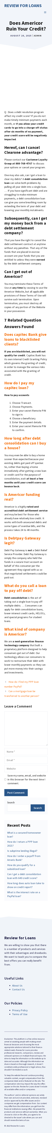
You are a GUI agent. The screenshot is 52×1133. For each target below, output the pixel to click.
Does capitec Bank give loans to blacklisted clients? (25, 339)
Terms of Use (19, 1014)
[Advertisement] (26, 78)
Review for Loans (23, 5)
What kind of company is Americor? (24, 632)
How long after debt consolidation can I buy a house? (25, 443)
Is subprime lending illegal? (22, 850)
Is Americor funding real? (22, 497)
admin (38, 35)
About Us (17, 985)
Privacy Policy (20, 1010)
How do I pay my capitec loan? (19, 385)
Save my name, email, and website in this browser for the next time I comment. (27, 779)
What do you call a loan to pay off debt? (25, 588)
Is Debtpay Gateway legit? (22, 540)
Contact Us (18, 989)
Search (11, 802)
